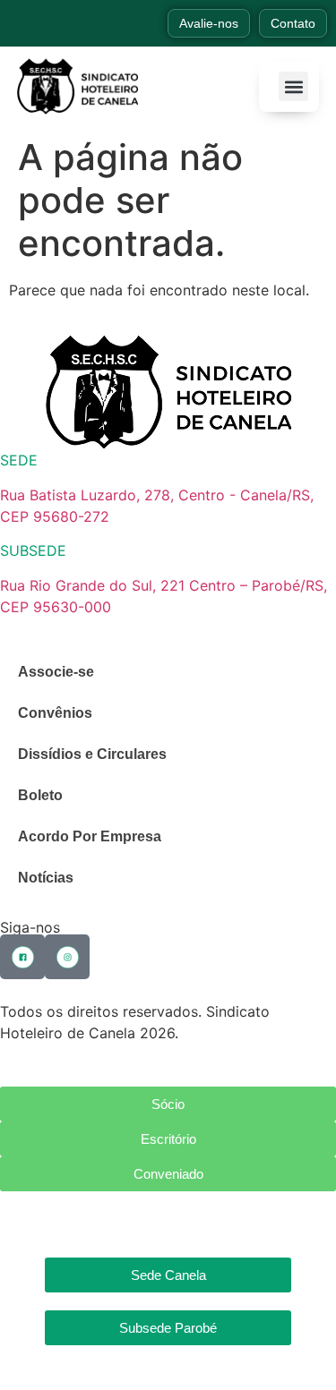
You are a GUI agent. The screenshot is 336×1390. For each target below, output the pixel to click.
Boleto (40, 795)
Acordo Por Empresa (89, 836)
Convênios (55, 713)
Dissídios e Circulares (92, 754)
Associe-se (56, 671)
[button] (293, 86)
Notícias (45, 877)
